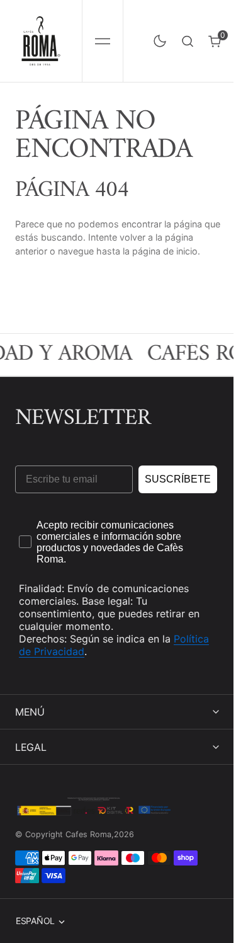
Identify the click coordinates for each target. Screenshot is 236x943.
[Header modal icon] (102, 41)
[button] (102, 41)
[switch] (157, 38)
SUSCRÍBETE (178, 479)
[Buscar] (187, 41)
